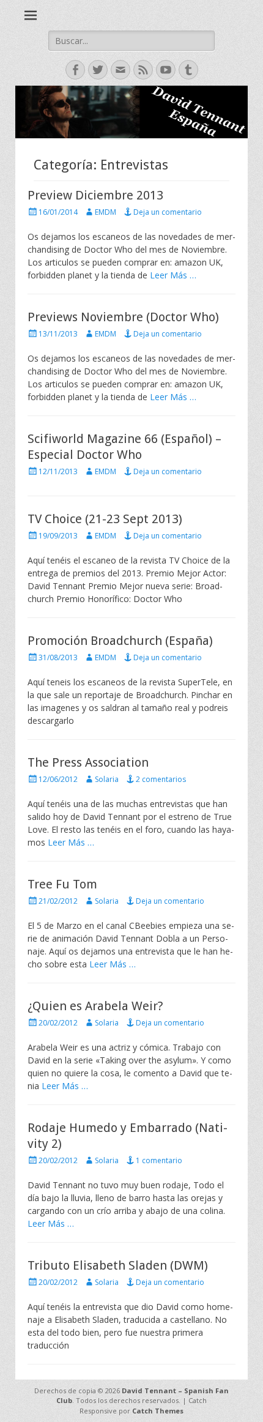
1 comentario (159, 1160)
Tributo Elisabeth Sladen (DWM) (118, 1265)
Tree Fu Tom (62, 884)
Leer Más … (173, 275)
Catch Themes (157, 1410)
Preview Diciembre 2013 (95, 195)
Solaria (107, 779)
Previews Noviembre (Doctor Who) (123, 317)
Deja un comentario (167, 212)
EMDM (105, 212)
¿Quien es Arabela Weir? (95, 1006)
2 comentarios (161, 779)
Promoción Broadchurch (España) (120, 640)
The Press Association (88, 762)
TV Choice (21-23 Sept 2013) (105, 519)
